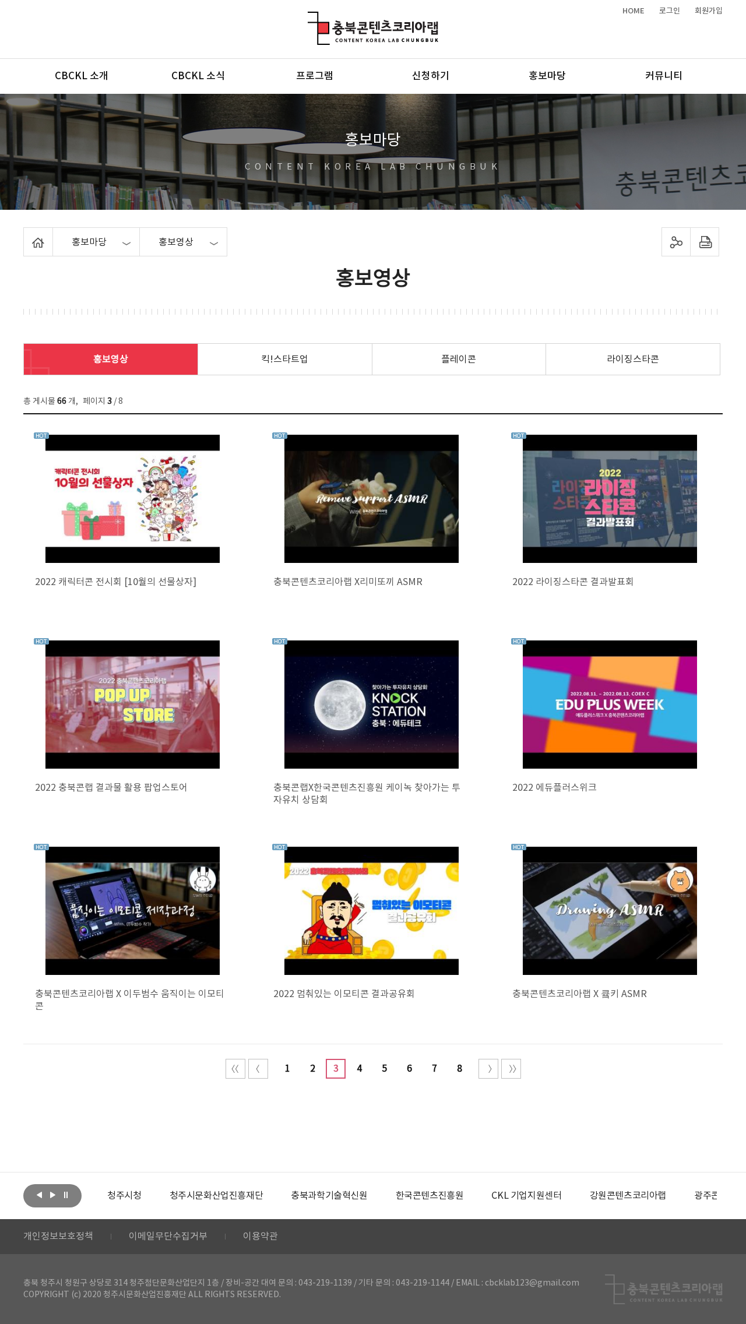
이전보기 (39, 1194)
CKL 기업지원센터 (526, 1196)
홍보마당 (547, 76)
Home (26, 234)
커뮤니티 (663, 76)
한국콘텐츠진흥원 (430, 1196)
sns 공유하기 (676, 242)
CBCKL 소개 (81, 76)
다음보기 (52, 1194)
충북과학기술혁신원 (329, 1196)
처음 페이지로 (235, 1069)
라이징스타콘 (633, 359)
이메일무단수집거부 (168, 1236)
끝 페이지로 (511, 1069)
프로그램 (314, 76)
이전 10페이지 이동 (258, 1069)
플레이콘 (458, 359)
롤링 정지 (66, 1194)
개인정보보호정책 (58, 1236)
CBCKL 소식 (198, 76)
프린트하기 (705, 242)
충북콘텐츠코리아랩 (310, 18)
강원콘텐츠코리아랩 (628, 1196)
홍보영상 (110, 359)
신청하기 (430, 76)
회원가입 (709, 11)
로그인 (669, 11)
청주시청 (124, 1196)
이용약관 (260, 1236)
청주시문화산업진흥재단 (216, 1196)
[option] (124, 1195)
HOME (633, 11)
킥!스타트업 (284, 359)
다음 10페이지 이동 (488, 1069)
